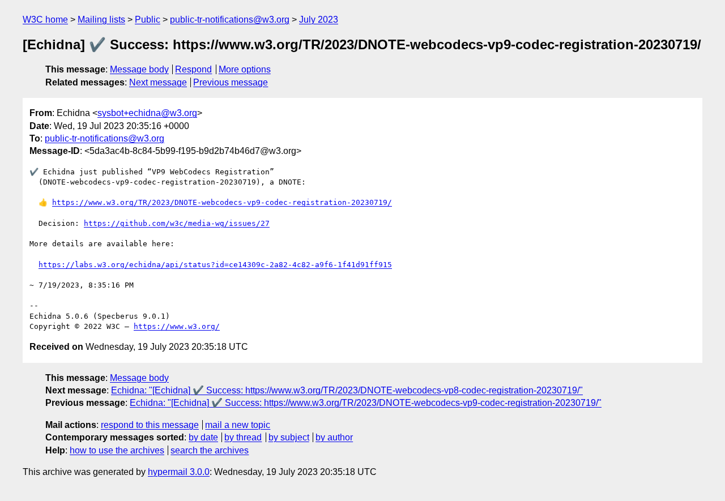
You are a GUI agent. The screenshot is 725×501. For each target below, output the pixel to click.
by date (203, 437)
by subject (288, 437)
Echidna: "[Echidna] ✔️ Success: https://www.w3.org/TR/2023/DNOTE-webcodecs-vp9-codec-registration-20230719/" (366, 403)
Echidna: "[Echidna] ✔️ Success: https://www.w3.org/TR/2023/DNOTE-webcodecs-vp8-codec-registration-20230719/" (347, 390)
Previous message (230, 82)
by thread (243, 437)
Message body (139, 69)
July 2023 (318, 19)
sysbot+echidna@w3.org (147, 113)
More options (245, 69)
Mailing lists (101, 19)
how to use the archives (117, 450)
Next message (158, 82)
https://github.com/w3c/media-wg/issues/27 (177, 223)
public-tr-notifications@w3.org (229, 19)
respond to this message (150, 425)
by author (334, 437)
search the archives (209, 450)
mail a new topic (237, 425)
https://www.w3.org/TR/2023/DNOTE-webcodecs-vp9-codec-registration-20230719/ (222, 202)
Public (147, 19)
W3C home (45, 19)
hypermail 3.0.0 (179, 472)
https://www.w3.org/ (177, 326)
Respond (193, 69)
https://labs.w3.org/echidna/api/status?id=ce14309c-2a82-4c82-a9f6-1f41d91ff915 (215, 264)
